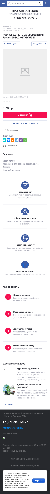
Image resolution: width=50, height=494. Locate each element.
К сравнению (12, 130)
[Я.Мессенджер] (4, 140)
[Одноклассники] (12, 140)
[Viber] (21, 140)
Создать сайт (17, 466)
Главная (6, 26)
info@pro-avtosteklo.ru (13, 428)
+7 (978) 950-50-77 (23, 18)
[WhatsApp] (25, 140)
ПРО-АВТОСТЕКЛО (25, 11)
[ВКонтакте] (8, 140)
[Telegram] (16, 140)
